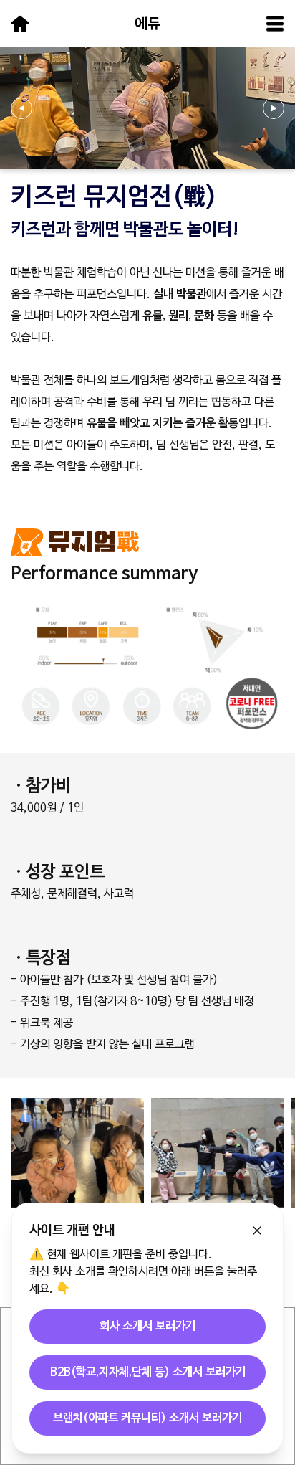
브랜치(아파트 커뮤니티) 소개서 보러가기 (147, 1418)
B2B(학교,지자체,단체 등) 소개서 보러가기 (148, 1372)
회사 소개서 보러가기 (147, 1326)
